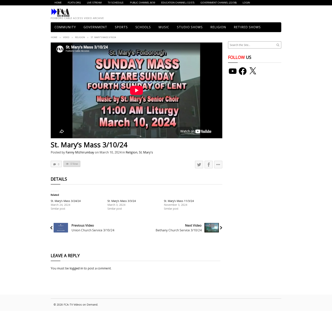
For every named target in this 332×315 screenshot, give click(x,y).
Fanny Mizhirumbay (80, 152)
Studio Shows (190, 27)
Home (54, 37)
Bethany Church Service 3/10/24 (179, 230)
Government (95, 27)
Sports (121, 27)
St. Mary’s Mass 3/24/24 (66, 201)
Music (164, 27)
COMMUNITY (65, 27)
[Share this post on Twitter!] (199, 164)
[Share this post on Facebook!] (209, 164)
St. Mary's (146, 152)
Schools (143, 27)
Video (66, 37)
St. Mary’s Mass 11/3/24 (179, 201)
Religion (218, 27)
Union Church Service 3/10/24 (92, 230)
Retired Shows (247, 27)
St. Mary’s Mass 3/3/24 (121, 201)
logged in (76, 268)
